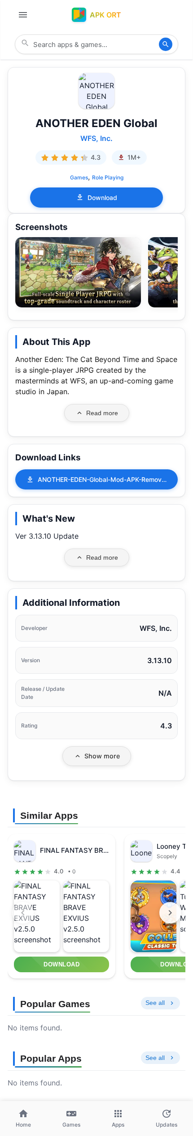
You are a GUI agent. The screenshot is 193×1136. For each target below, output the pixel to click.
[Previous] (23, 912)
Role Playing (107, 177)
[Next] (170, 912)
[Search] (165, 44)
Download (102, 197)
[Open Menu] (23, 15)
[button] (78, 272)
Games (79, 177)
